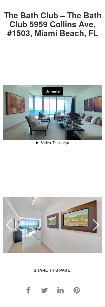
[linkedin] (60, 289)
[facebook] (28, 289)
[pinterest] (76, 289)
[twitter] (44, 289)
